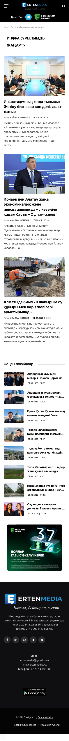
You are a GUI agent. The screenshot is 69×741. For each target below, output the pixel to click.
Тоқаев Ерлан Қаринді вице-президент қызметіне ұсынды (45, 434)
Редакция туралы (50, 724)
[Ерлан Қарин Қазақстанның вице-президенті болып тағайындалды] (14, 416)
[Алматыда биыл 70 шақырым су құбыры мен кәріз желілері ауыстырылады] (34, 277)
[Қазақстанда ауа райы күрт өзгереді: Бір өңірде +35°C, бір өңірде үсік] (14, 490)
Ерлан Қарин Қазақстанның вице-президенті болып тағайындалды (46, 415)
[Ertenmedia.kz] (34, 6)
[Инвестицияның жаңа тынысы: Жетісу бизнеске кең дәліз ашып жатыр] (34, 76)
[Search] (63, 6)
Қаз (13, 16)
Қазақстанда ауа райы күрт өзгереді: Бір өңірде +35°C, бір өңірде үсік (46, 489)
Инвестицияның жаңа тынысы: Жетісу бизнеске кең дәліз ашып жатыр (33, 106)
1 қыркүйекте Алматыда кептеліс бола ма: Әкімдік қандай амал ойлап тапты (45, 452)
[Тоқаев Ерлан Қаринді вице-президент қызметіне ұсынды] (14, 435)
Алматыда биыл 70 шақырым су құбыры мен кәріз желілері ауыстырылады (33, 307)
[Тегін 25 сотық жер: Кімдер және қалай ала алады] (14, 472)
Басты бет (9, 27)
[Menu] (6, 6)
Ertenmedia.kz (45, 717)
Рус (20, 16)
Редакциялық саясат (24, 724)
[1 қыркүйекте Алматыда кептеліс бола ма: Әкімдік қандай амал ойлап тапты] (14, 453)
